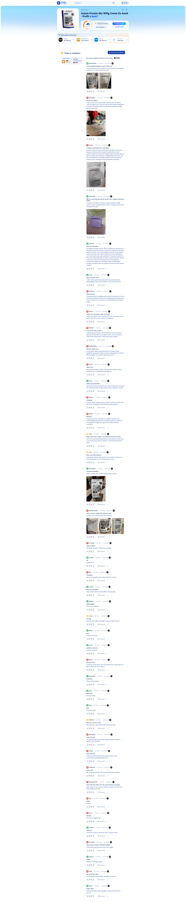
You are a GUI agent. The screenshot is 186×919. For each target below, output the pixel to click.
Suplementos (84, 10)
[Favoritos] (126, 9)
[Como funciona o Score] (90, 28)
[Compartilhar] (123, 9)
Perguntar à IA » (120, 23)
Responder (102, 91)
